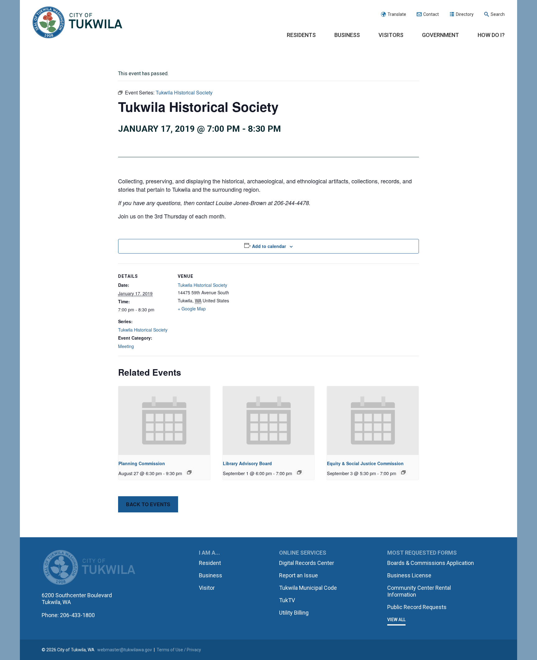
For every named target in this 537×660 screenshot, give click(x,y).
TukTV (287, 600)
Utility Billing (294, 612)
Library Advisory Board (247, 463)
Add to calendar (269, 246)
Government (440, 35)
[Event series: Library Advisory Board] (299, 472)
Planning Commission (141, 463)
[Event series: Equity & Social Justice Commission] (403, 472)
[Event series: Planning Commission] (189, 472)
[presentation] (164, 420)
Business (347, 35)
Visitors (391, 35)
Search (498, 14)
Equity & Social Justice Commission (365, 463)
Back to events (148, 504)
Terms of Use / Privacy (179, 649)
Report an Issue (298, 575)
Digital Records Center (306, 563)
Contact (431, 14)
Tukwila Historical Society (143, 330)
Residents (301, 35)
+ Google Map (192, 308)
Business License (409, 575)
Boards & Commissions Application (430, 563)
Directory (465, 14)
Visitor (207, 587)
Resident (210, 563)
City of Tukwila (77, 22)
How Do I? (491, 35)
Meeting (126, 346)
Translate (397, 14)
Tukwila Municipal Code (308, 587)
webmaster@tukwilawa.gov (124, 649)
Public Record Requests (417, 607)
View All (396, 619)
